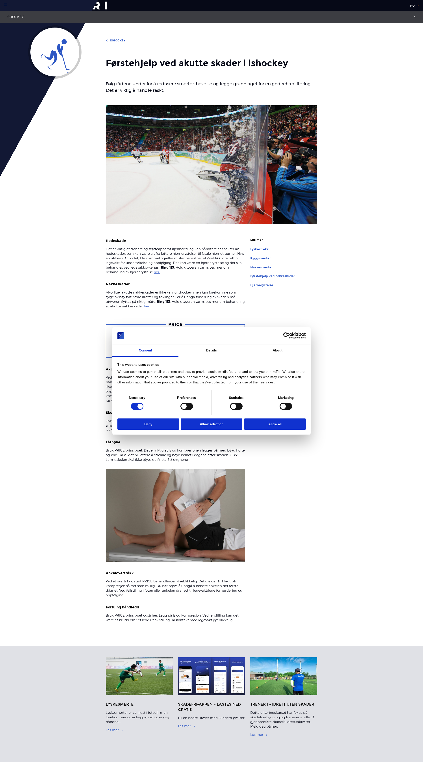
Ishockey (15, 17)
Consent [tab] (145, 350)
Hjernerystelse (261, 285)
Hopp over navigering (390, 6)
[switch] (186, 406)
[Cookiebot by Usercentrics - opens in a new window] (286, 335)
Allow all (275, 424)
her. (157, 272)
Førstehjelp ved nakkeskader (272, 276)
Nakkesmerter (261, 267)
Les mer (112, 730)
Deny (148, 424)
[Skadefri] (64, 5)
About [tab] (277, 350)
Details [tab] (211, 350)
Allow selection (211, 424)
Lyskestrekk (259, 249)
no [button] (412, 5)
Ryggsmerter (260, 258)
